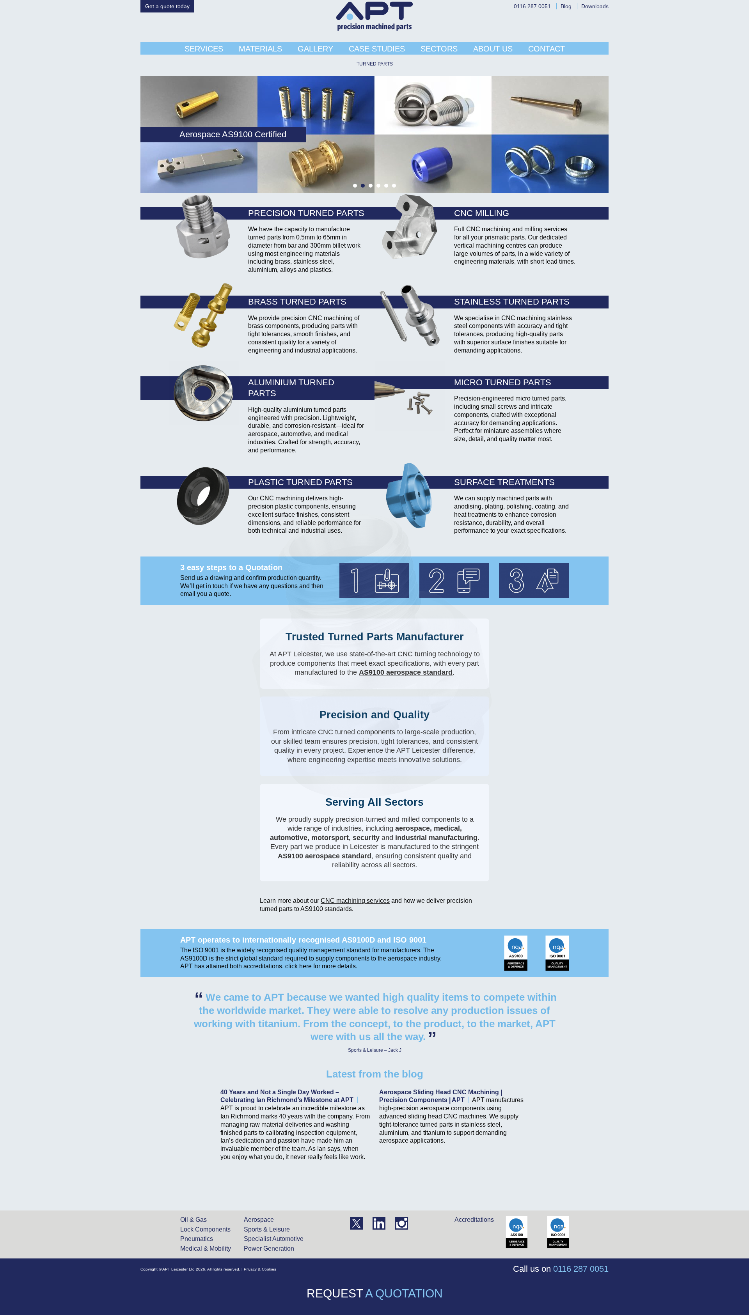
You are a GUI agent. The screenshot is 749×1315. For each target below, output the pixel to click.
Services (204, 48)
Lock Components (205, 1229)
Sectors (439, 48)
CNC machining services (355, 900)
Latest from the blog (374, 1074)
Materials (260, 48)
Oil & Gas (193, 1219)
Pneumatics (196, 1238)
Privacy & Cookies (260, 1269)
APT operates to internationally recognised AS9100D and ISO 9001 (303, 940)
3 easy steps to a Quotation (231, 567)
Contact (546, 48)
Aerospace (259, 1219)
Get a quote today (167, 6)
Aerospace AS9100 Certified (180, 134)
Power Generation (269, 1248)
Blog (566, 6)
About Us (493, 48)
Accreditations (474, 1219)
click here (298, 966)
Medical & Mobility (205, 1248)
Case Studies (377, 48)
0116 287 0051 (532, 6)
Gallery (315, 48)
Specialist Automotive (274, 1238)
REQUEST (375, 1293)
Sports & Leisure (267, 1229)
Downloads (595, 6)
